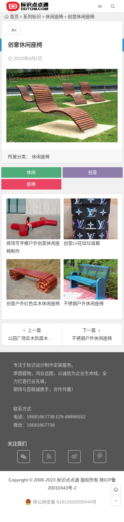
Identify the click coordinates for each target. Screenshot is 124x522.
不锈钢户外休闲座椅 (84, 303)
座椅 (31, 184)
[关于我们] (74, 456)
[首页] (116, 489)
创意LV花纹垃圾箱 (82, 243)
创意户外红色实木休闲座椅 (33, 303)
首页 (14, 16)
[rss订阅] (49, 456)
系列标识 (32, 16)
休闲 (31, 172)
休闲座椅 (54, 16)
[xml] (99, 456)
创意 (92, 172)
